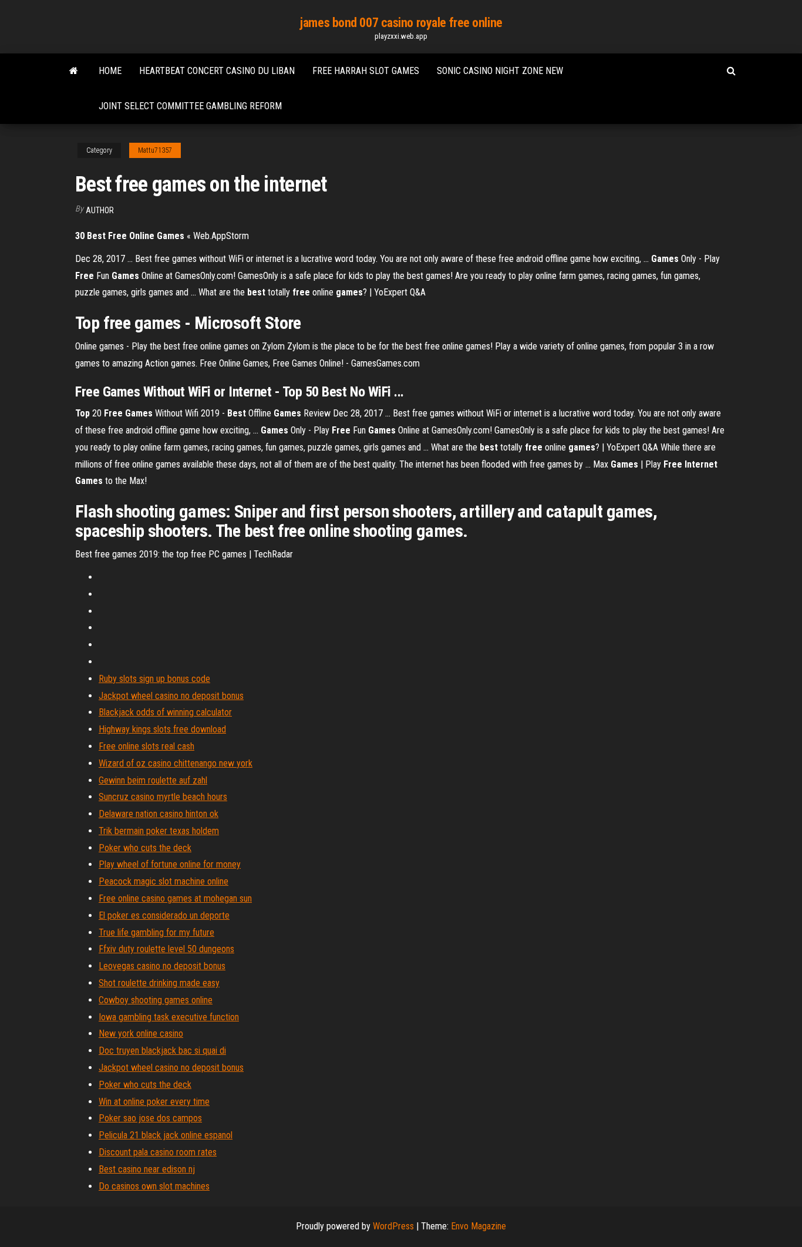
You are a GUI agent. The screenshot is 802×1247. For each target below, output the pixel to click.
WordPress (393, 1226)
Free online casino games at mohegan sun (175, 898)
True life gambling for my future (156, 932)
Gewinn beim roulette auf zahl (153, 780)
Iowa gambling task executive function (169, 1017)
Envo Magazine (478, 1226)
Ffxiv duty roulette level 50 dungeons (166, 948)
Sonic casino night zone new (500, 70)
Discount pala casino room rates (158, 1152)
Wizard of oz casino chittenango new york (175, 763)
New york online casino (141, 1033)
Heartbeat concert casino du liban (217, 70)
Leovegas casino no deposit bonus (162, 966)
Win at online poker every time (154, 1101)
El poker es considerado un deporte (164, 915)
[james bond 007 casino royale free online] (74, 71)
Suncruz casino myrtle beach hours (163, 796)
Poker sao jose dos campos (150, 1118)
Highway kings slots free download (162, 729)
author (100, 210)
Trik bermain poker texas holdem (159, 830)
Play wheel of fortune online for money (170, 864)
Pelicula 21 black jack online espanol (165, 1135)
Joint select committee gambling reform (190, 106)
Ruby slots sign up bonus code (154, 678)
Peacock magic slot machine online (163, 881)
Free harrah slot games (365, 70)
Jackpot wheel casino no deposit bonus (171, 695)
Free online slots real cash (146, 746)
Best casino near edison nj (147, 1169)
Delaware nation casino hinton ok (158, 813)
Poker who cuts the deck (145, 847)
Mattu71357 (155, 150)
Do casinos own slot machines (154, 1186)
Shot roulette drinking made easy (159, 983)
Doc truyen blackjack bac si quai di (162, 1050)
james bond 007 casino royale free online (400, 22)
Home (110, 70)
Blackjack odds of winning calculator (165, 712)
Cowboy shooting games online (156, 1000)
